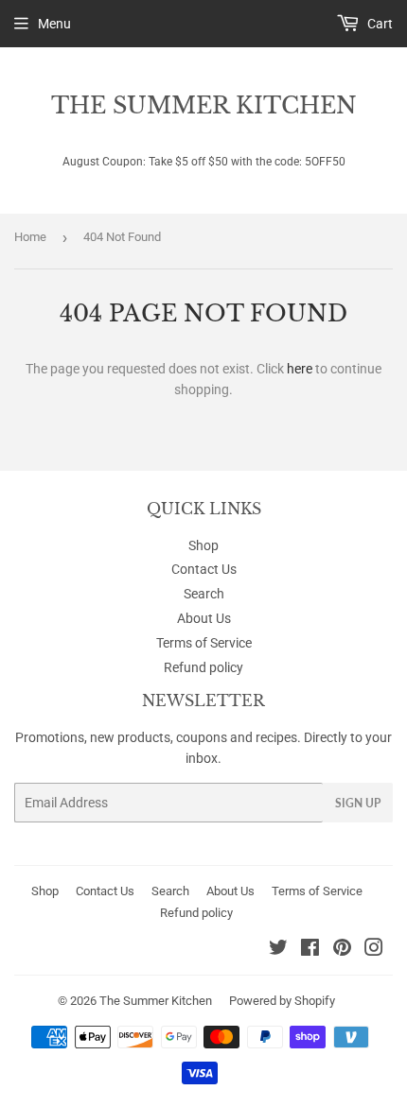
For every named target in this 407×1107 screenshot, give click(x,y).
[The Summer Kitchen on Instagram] (373, 950)
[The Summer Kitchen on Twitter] (278, 950)
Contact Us (204, 569)
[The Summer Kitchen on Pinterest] (342, 950)
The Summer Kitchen (204, 105)
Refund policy (203, 667)
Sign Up (357, 803)
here (299, 368)
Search (204, 593)
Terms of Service (204, 642)
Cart (378, 23)
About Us (204, 618)
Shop (203, 545)
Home (30, 237)
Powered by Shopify (282, 1001)
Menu (54, 23)
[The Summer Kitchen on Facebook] (310, 950)
